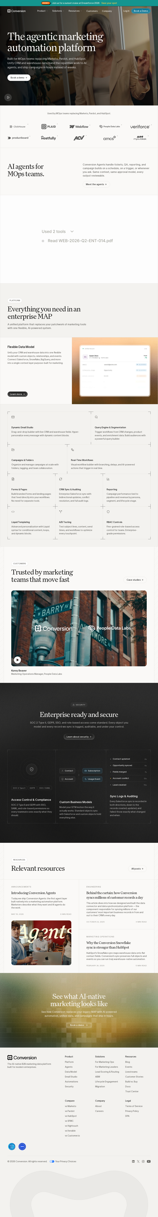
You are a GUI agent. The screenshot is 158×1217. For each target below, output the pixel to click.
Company (107, 11)
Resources (74, 11)
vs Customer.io (72, 1135)
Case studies (134, 580)
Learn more (16, 394)
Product (41, 11)
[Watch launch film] (8, 97)
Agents (69, 1067)
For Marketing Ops (104, 1062)
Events (128, 1067)
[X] (138, 1161)
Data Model (71, 1072)
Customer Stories (134, 1076)
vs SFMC (69, 1121)
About (98, 1106)
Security (69, 1086)
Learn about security (78, 737)
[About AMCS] (109, 138)
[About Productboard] (18, 138)
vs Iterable (70, 1131)
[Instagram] (143, 1161)
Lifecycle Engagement (106, 1081)
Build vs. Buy (131, 1081)
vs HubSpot (71, 1116)
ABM (97, 1076)
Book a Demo (141, 11)
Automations (71, 1081)
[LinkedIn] (133, 1161)
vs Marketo (70, 1106)
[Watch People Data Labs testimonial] (79, 628)
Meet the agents (95, 184)
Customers (92, 11)
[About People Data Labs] (109, 126)
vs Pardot (70, 1111)
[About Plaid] (48, 126)
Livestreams (131, 1072)
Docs (128, 1086)
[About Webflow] (79, 126)
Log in (126, 11)
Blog (127, 1062)
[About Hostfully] (48, 138)
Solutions (57, 11)
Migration (100, 1086)
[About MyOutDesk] (140, 138)
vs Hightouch (71, 1126)
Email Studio (71, 1076)
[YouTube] (149, 1161)
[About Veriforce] (140, 126)
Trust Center (132, 1091)
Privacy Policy (132, 1111)
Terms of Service (134, 1106)
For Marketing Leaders (106, 1067)
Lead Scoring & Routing (107, 1072)
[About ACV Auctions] (79, 138)
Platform (69, 1062)
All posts (136, 869)
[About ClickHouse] (18, 126)
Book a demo (18, 77)
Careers (99, 1111)
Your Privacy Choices (65, 1161)
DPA (127, 1116)
